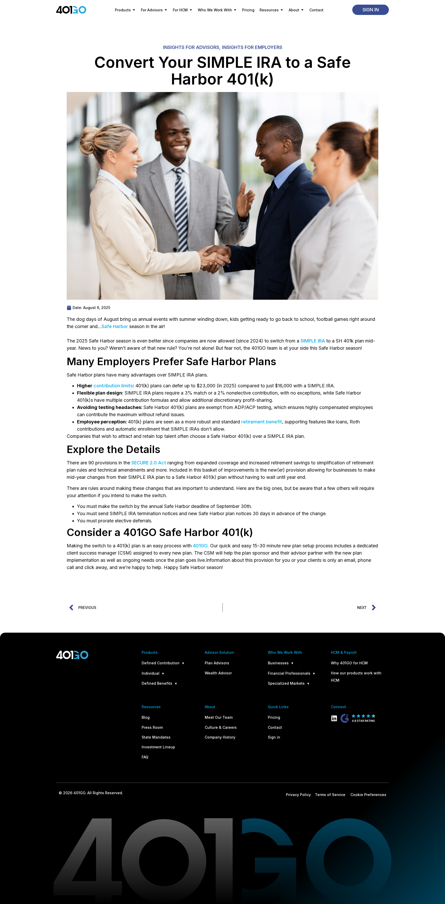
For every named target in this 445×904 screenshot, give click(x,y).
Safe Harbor (114, 326)
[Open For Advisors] (166, 10)
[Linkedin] (334, 718)
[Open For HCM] (191, 10)
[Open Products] (134, 10)
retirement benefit (261, 421)
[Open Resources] (282, 10)
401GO (200, 545)
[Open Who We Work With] (235, 10)
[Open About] (302, 10)
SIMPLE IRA (313, 341)
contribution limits (113, 385)
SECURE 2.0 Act (148, 462)
